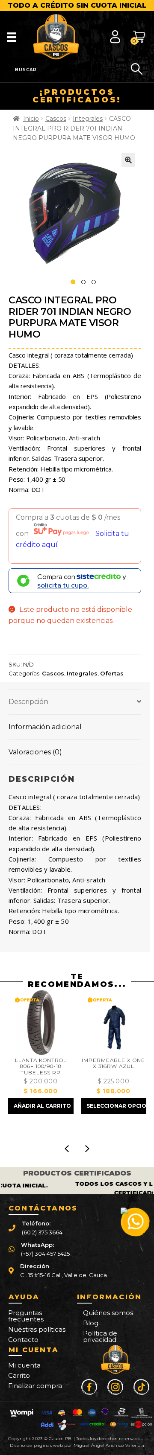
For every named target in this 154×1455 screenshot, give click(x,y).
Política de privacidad (100, 1336)
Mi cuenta (24, 1365)
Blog (90, 1323)
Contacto (23, 1340)
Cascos (55, 118)
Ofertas (112, 673)
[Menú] (11, 36)
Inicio (31, 118)
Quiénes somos (108, 1313)
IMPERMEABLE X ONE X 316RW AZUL (113, 1063)
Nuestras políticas (36, 1329)
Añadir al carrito (42, 1106)
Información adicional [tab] (45, 727)
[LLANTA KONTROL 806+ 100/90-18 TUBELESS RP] (41, 1022)
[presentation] (67, 1149)
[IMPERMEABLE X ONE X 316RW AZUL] (113, 1022)
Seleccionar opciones (116, 1106)
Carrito (19, 1375)
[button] (128, 160)
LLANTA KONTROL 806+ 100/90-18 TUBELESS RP (41, 1066)
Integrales (88, 118)
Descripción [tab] (28, 702)
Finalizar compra (35, 1386)
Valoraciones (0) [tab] (35, 752)
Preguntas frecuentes (26, 1316)
